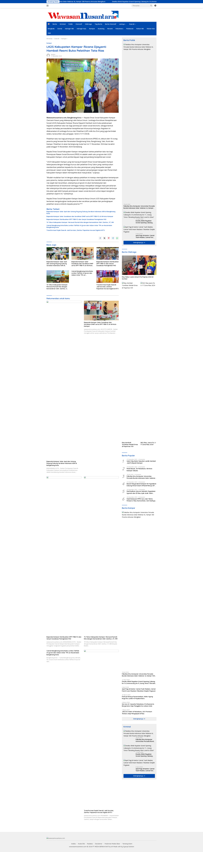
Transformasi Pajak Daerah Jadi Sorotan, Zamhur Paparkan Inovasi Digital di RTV (76, 230)
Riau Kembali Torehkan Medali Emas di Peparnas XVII (130, 444)
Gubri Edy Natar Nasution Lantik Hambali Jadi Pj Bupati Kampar (141, 462)
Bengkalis (51, 29)
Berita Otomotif (110, 24)
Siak (49, 33)
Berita (55, 24)
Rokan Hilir (140, 29)
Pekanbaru (119, 29)
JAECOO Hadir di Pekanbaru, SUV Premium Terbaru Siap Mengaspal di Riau (137, 712)
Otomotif (79, 24)
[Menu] (48, 5)
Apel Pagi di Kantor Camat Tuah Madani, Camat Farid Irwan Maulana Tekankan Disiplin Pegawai (145, 236)
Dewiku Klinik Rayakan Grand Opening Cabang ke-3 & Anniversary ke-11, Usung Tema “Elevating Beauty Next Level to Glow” (124, 2)
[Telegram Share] (113, 238)
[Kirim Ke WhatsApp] (117, 238)
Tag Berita (98, 24)
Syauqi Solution (128, 847)
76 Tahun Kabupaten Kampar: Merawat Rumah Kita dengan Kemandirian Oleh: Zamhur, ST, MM (80, 222)
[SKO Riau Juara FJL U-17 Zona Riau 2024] (148, 361)
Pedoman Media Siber (112, 844)
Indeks (73, 844)
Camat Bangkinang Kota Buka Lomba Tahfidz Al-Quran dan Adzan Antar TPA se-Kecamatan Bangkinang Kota (79, 226)
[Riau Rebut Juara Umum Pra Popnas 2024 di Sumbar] (139, 265)
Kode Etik (81, 844)
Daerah (131, 24)
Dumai (60, 29)
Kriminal (63, 24)
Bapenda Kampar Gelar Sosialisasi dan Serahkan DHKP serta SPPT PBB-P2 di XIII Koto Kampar (80, 216)
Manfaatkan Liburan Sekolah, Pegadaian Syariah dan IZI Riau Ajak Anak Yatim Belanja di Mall (141, 492)
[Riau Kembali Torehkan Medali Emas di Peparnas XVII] (130, 361)
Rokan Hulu (151, 29)
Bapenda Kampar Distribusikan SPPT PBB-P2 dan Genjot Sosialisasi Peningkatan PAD (76, 219)
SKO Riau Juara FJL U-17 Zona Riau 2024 (148, 443)
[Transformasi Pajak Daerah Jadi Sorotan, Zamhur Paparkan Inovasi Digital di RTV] (107, 276)
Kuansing (101, 29)
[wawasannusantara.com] (84, 15)
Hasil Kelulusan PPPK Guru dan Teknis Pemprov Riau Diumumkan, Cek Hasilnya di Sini (141, 500)
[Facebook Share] (100, 238)
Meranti (110, 29)
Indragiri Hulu (81, 29)
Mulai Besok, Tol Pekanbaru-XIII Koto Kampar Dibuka (139, 469)
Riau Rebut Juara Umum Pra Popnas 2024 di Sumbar (137, 278)
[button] (151, 5)
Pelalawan (129, 29)
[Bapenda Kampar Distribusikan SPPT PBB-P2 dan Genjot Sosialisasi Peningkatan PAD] (107, 253)
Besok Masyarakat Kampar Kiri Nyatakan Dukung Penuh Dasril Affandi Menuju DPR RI (141, 485)
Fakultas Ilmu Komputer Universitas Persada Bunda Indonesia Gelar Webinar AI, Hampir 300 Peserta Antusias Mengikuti (139, 207)
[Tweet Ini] (104, 238)
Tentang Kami (127, 844)
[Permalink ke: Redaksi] (48, 55)
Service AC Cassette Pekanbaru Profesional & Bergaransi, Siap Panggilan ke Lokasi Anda (138, 705)
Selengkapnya (138, 243)
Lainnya (122, 24)
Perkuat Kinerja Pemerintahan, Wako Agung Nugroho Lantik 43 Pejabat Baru (137, 697)
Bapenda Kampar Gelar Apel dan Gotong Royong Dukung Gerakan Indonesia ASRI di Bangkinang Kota (81, 212)
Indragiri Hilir (69, 29)
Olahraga (88, 24)
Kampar (92, 29)
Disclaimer (98, 844)
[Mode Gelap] (155, 5)
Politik (71, 24)
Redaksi (53, 54)
